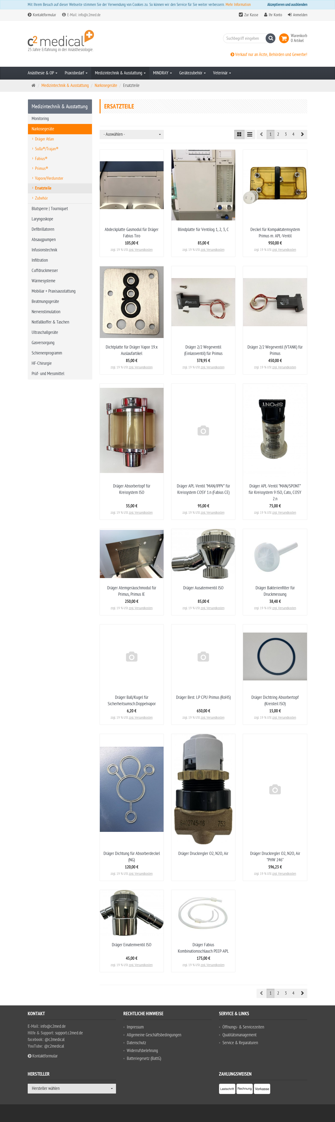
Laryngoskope (42, 219)
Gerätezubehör (191, 73)
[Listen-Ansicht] (249, 134)
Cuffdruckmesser (45, 270)
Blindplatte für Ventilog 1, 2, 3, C (203, 229)
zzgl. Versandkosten (141, 250)
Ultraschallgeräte (45, 332)
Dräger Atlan (44, 139)
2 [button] (278, 134)
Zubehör (41, 198)
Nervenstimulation (46, 311)
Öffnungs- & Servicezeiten (243, 1027)
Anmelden (300, 15)
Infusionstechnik (44, 250)
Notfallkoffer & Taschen (50, 322)
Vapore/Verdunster (49, 178)
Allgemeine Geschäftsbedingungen (154, 1035)
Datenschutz (136, 1042)
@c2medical (54, 1039)
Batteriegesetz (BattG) (144, 1058)
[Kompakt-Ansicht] (239, 134)
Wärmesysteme (43, 281)
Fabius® (41, 158)
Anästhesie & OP (41, 73)
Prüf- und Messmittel (48, 373)
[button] (302, 134)
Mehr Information (238, 4)
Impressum (135, 1027)
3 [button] (286, 134)
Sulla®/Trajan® (46, 149)
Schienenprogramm (47, 353)
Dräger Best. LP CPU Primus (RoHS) (203, 697)
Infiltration (40, 260)
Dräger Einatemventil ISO (131, 944)
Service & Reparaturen (240, 1042)
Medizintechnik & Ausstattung (119, 73)
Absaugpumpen (44, 239)
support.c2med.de (69, 1033)
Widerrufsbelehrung (142, 1050)
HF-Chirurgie (42, 363)
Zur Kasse (251, 15)
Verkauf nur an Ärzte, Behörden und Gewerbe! (270, 54)
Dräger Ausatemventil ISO (203, 588)
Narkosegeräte (43, 129)
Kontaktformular (44, 15)
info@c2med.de (53, 1026)
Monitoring (40, 118)
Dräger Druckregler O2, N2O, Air (203, 853)
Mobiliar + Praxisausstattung (54, 291)
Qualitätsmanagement (239, 1035)
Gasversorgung (43, 342)
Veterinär (221, 73)
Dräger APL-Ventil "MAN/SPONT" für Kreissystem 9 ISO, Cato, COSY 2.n (275, 492)
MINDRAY (161, 73)
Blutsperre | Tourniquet (50, 208)
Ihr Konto (275, 15)
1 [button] (270, 134)
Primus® (41, 168)
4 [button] (293, 134)
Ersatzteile (43, 188)
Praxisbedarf (75, 73)
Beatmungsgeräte (45, 301)
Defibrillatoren (43, 229)
